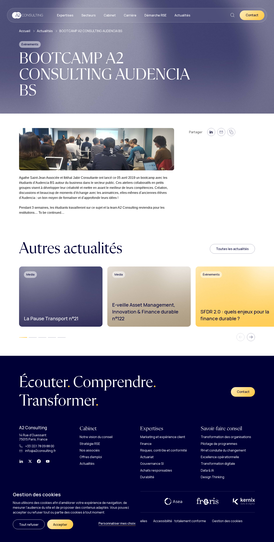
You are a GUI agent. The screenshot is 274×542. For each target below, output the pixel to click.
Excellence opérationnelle (220, 457)
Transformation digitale (218, 463)
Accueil (24, 31)
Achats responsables (156, 470)
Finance (146, 443)
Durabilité (147, 477)
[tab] (23, 337)
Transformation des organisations (226, 437)
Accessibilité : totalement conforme (179, 521)
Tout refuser (29, 524)
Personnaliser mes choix (117, 523)
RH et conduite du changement (223, 450)
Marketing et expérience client (162, 437)
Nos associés (90, 450)
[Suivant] (251, 337)
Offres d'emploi (91, 457)
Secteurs (88, 15)
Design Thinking (212, 477)
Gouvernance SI (152, 463)
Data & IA (207, 470)
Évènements (29, 44)
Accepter (60, 524)
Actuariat (147, 457)
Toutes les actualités (232, 249)
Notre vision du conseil (96, 437)
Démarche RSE (155, 15)
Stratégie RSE (90, 443)
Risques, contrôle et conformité (163, 450)
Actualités (182, 15)
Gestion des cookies (227, 521)
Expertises (65, 15)
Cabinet (110, 15)
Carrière (130, 15)
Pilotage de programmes (219, 443)
